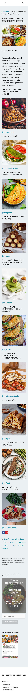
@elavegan (6, 256)
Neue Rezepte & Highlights (14, 539)
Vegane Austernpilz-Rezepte (15, 542)
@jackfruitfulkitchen (10, 168)
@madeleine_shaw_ (9, 528)
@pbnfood (6, 483)
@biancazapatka (8, 132)
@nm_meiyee (7, 303)
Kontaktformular (8, 690)
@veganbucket (7, 349)
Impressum (6, 685)
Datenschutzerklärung (10, 687)
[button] (3, 532)
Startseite (5, 12)
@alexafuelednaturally (10, 396)
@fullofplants (7, 213)
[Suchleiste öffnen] (22, 3)
